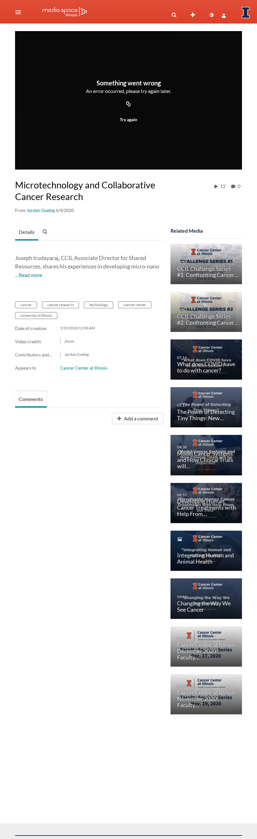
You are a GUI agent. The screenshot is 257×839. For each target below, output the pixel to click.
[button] (20, 12)
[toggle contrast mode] (211, 15)
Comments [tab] (31, 399)
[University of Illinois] (246, 12)
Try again (128, 119)
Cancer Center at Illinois (84, 368)
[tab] (26, 232)
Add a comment (140, 418)
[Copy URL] (128, 105)
